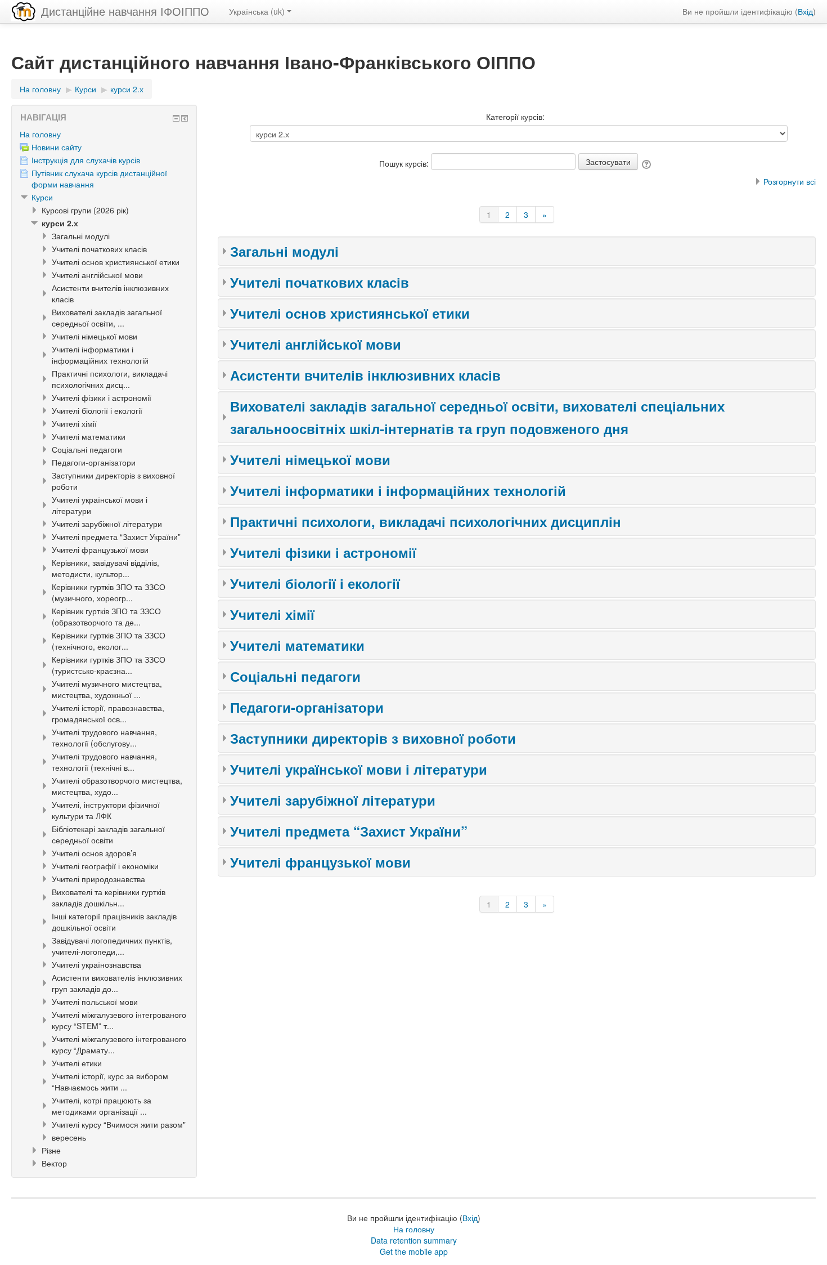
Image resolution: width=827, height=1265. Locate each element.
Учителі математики (297, 645)
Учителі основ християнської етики (350, 313)
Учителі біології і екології (315, 583)
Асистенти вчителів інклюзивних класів (365, 375)
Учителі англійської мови (315, 344)
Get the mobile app (414, 1251)
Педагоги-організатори (307, 707)
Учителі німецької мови (310, 459)
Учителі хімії (272, 614)
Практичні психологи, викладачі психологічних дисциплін (425, 521)
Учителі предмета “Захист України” (349, 831)
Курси (42, 197)
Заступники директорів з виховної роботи (373, 738)
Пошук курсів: (405, 163)
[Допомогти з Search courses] (647, 163)
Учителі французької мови (320, 861)
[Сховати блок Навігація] (176, 118)
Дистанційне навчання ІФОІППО (125, 11)
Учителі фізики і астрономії (323, 552)
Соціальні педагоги (295, 676)
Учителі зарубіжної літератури (332, 800)
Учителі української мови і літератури (358, 769)
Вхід (805, 11)
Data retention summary (414, 1240)
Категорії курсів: (515, 116)
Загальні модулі (284, 251)
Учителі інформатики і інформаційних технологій (398, 490)
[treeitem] (104, 134)
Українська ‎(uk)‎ (257, 11)
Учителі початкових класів (319, 282)
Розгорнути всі (789, 181)
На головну (40, 134)
